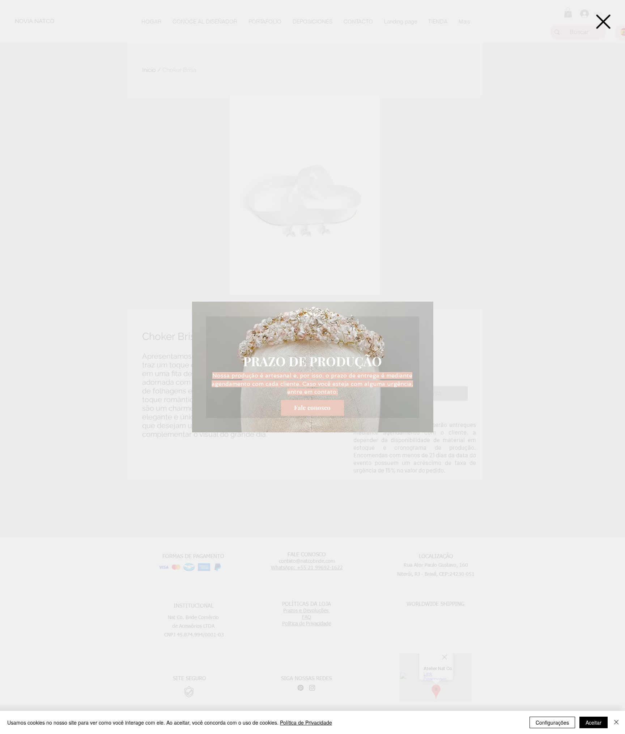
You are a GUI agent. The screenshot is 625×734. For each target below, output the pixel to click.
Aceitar (593, 722)
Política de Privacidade (306, 722)
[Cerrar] (616, 722)
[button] (603, 21)
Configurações (552, 722)
